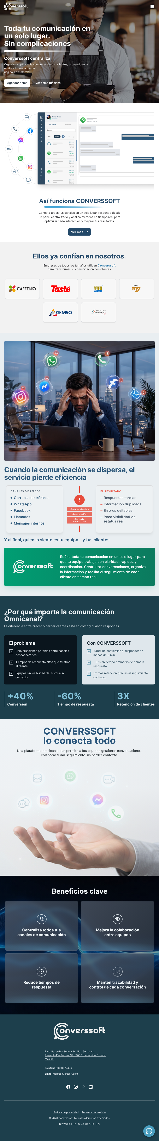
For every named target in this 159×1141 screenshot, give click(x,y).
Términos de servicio (94, 1112)
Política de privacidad (65, 1112)
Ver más (79, 232)
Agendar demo (17, 83)
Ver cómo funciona (48, 83)
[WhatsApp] (83, 1086)
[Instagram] (75, 1086)
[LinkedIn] (90, 1086)
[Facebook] (68, 1086)
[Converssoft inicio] (16, 7)
